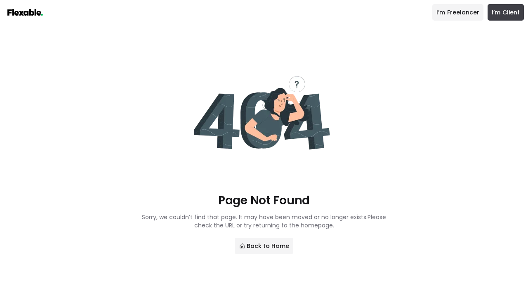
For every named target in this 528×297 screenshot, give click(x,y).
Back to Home (268, 246)
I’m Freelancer (457, 12)
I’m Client (506, 12)
